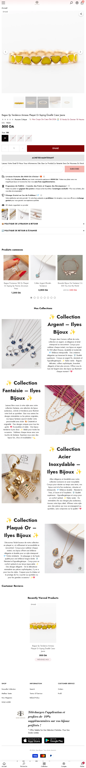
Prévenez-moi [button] (43, 659)
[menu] (3, 2)
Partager (81, 14)
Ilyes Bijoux (39, 750)
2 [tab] (34, 298)
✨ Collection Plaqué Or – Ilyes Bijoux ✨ (21, 527)
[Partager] (81, 14)
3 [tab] (38, 298)
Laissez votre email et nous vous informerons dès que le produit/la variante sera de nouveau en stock (43, 163)
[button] (71, 2)
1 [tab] (31, 298)
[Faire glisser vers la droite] (80, 52)
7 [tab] (51, 298)
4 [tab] (41, 298)
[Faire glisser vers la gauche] (5, 52)
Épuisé (56, 148)
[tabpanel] (16, 274)
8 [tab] (55, 298)
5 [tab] (45, 298)
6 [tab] (48, 298)
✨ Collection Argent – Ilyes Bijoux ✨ (64, 324)
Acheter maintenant (43, 158)
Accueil (4, 8)
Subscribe (74, 169)
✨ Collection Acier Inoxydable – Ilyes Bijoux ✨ (64, 460)
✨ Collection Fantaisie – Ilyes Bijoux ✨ (21, 390)
